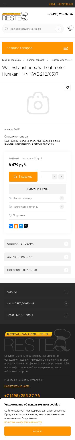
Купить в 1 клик (37, 189)
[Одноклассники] (16, 226)
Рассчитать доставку (25, 206)
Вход (52, 3)
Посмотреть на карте (16, 385)
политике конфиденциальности (23, 422)
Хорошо (37, 431)
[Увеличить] (37, 103)
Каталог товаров (19, 48)
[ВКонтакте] (11, 226)
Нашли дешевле (22, 198)
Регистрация (65, 3)
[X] (26, 226)
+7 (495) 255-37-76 (60, 14)
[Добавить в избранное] (67, 87)
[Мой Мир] (21, 226)
